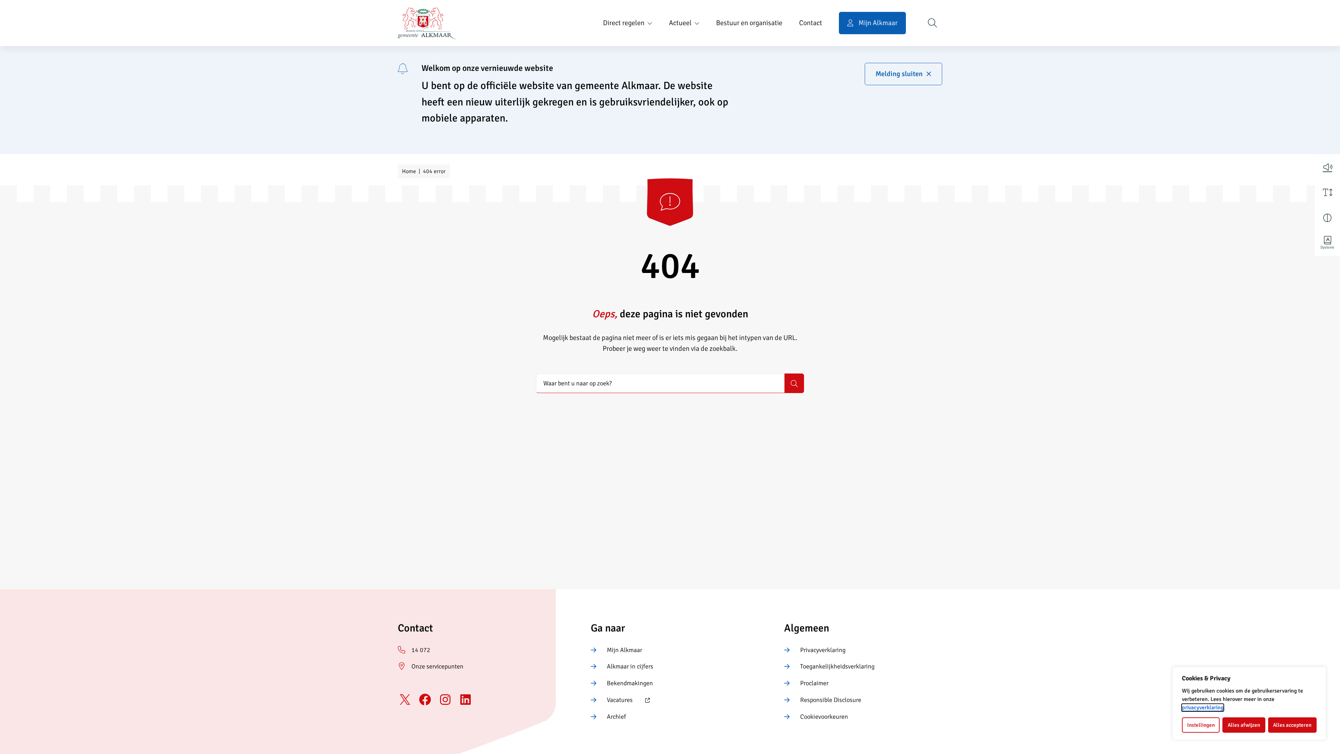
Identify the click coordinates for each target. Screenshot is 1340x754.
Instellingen (1201, 725)
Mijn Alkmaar (624, 650)
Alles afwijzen (1244, 725)
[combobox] (660, 383)
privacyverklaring (1202, 707)
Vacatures (612, 700)
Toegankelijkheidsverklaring (837, 666)
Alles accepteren (1292, 725)
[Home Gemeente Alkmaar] (427, 23)
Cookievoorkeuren (824, 716)
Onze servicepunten (437, 666)
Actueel (680, 23)
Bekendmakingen (630, 683)
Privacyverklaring (823, 650)
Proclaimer (814, 683)
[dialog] (1249, 703)
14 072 (420, 650)
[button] (1327, 166)
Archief (616, 716)
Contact (810, 23)
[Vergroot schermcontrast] (1327, 217)
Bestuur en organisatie (749, 23)
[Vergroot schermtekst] (1327, 192)
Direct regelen (624, 23)
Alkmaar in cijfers (630, 666)
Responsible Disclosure (830, 700)
